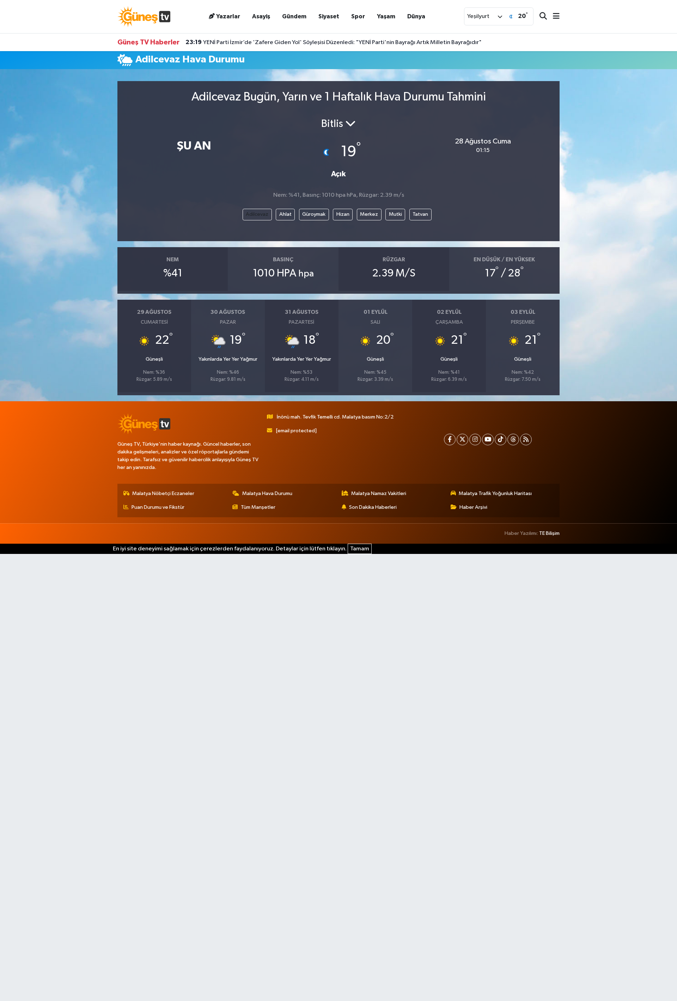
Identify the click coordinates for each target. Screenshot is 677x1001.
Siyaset (328, 16)
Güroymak (313, 214)
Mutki (395, 214)
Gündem (294, 16)
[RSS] (526, 439)
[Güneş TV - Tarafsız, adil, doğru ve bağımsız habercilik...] (143, 16)
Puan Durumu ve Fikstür (158, 507)
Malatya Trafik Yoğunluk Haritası (495, 493)
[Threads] (513, 439)
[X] (462, 439)
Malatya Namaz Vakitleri (378, 493)
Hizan (342, 214)
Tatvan (420, 214)
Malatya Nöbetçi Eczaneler (163, 493)
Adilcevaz (257, 214)
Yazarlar (228, 16)
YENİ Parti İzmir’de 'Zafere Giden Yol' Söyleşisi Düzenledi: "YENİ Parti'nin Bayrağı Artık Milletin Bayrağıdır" (333, 42)
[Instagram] (475, 439)
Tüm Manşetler (258, 507)
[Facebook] (450, 439)
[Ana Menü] (553, 16)
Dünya (416, 16)
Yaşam (386, 16)
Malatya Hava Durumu (267, 493)
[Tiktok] (500, 439)
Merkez (369, 214)
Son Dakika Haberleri (373, 507)
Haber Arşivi (473, 507)
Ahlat (285, 214)
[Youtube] (488, 439)
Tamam (359, 549)
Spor (358, 16)
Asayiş (261, 16)
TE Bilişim (549, 533)
